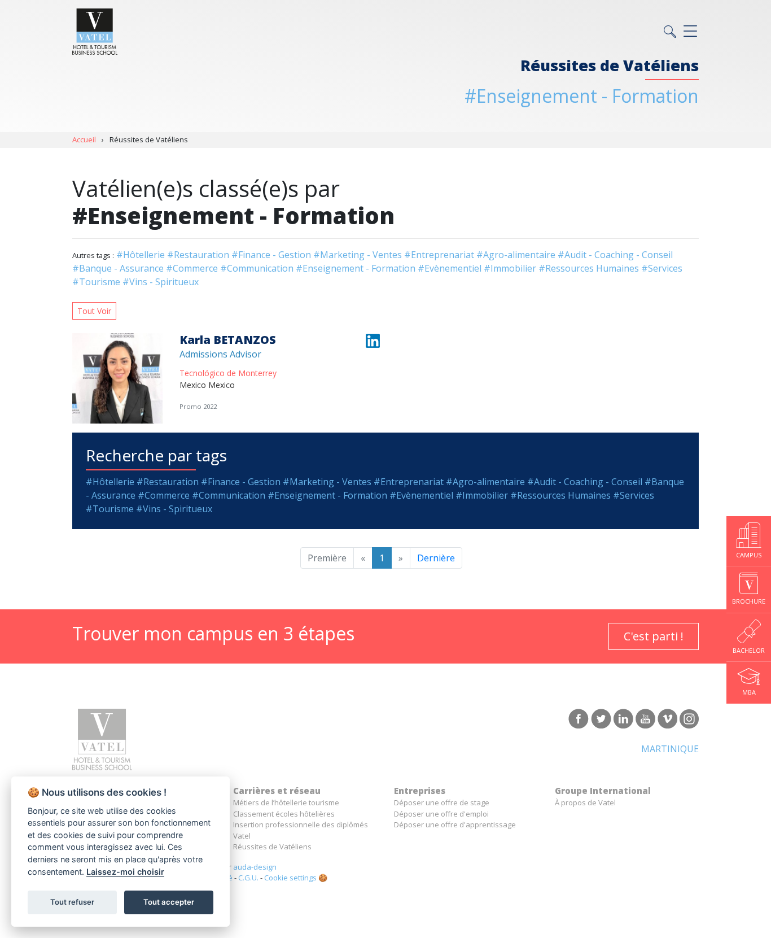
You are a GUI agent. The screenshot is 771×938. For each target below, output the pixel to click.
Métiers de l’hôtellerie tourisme (286, 802)
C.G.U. (248, 877)
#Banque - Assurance (118, 268)
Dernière (436, 558)
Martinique (670, 749)
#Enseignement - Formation (355, 268)
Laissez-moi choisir (125, 871)
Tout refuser (72, 901)
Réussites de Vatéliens (272, 846)
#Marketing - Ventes (357, 254)
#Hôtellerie (140, 254)
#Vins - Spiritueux (160, 282)
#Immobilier (510, 268)
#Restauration (198, 254)
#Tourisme (96, 282)
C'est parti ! (654, 636)
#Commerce (192, 268)
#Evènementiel (449, 268)
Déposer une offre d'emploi (441, 814)
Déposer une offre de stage (441, 802)
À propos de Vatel (585, 802)
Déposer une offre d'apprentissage (455, 824)
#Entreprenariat (439, 254)
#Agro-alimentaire (515, 254)
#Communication (256, 268)
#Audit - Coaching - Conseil (615, 254)
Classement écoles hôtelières (284, 814)
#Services (661, 268)
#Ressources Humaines (588, 268)
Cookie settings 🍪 (295, 877)
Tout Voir (94, 311)
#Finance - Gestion (271, 254)
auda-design (255, 867)
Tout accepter (168, 901)
